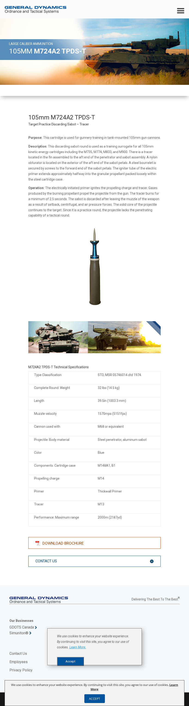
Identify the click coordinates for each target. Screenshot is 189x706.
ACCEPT (94, 699)
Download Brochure (63, 543)
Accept (70, 661)
